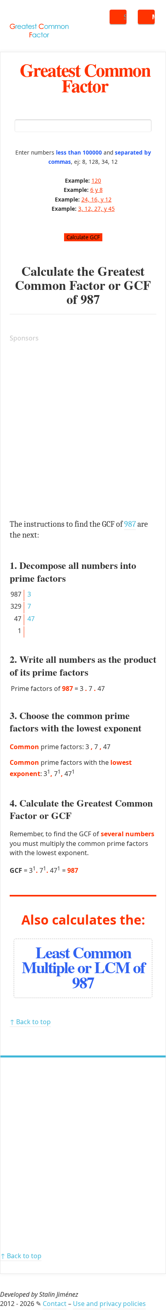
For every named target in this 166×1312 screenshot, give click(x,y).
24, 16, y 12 (96, 199)
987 (90, 298)
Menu (153, 16)
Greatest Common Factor (85, 77)
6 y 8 (96, 190)
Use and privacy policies (109, 1303)
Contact (54, 1303)
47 (31, 618)
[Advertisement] (83, 432)
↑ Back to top (30, 1021)
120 (96, 180)
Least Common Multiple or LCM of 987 (83, 967)
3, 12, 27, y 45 (96, 208)
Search (125, 16)
